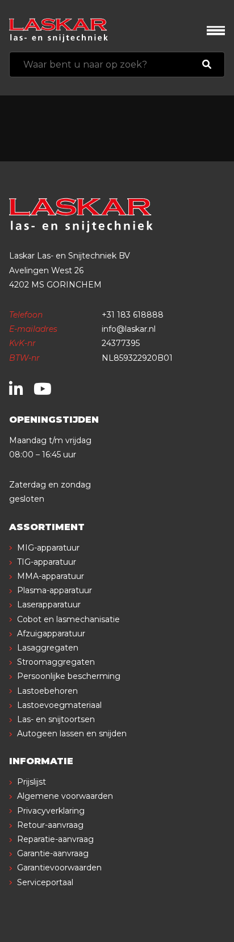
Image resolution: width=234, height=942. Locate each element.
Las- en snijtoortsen (56, 719)
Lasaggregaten (47, 648)
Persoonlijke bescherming (68, 676)
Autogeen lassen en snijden (72, 733)
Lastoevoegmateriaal (59, 705)
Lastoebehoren (47, 691)
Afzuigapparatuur (51, 633)
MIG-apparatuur (48, 548)
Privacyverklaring (51, 811)
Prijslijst (31, 782)
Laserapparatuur (49, 604)
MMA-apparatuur (50, 576)
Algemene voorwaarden (65, 796)
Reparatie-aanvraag (55, 839)
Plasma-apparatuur (54, 590)
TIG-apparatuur (46, 562)
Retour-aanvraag (50, 825)
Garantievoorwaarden (59, 867)
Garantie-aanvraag (53, 853)
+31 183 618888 (133, 315)
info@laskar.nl (129, 329)
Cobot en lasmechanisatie (68, 619)
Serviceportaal (45, 882)
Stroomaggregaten (56, 662)
